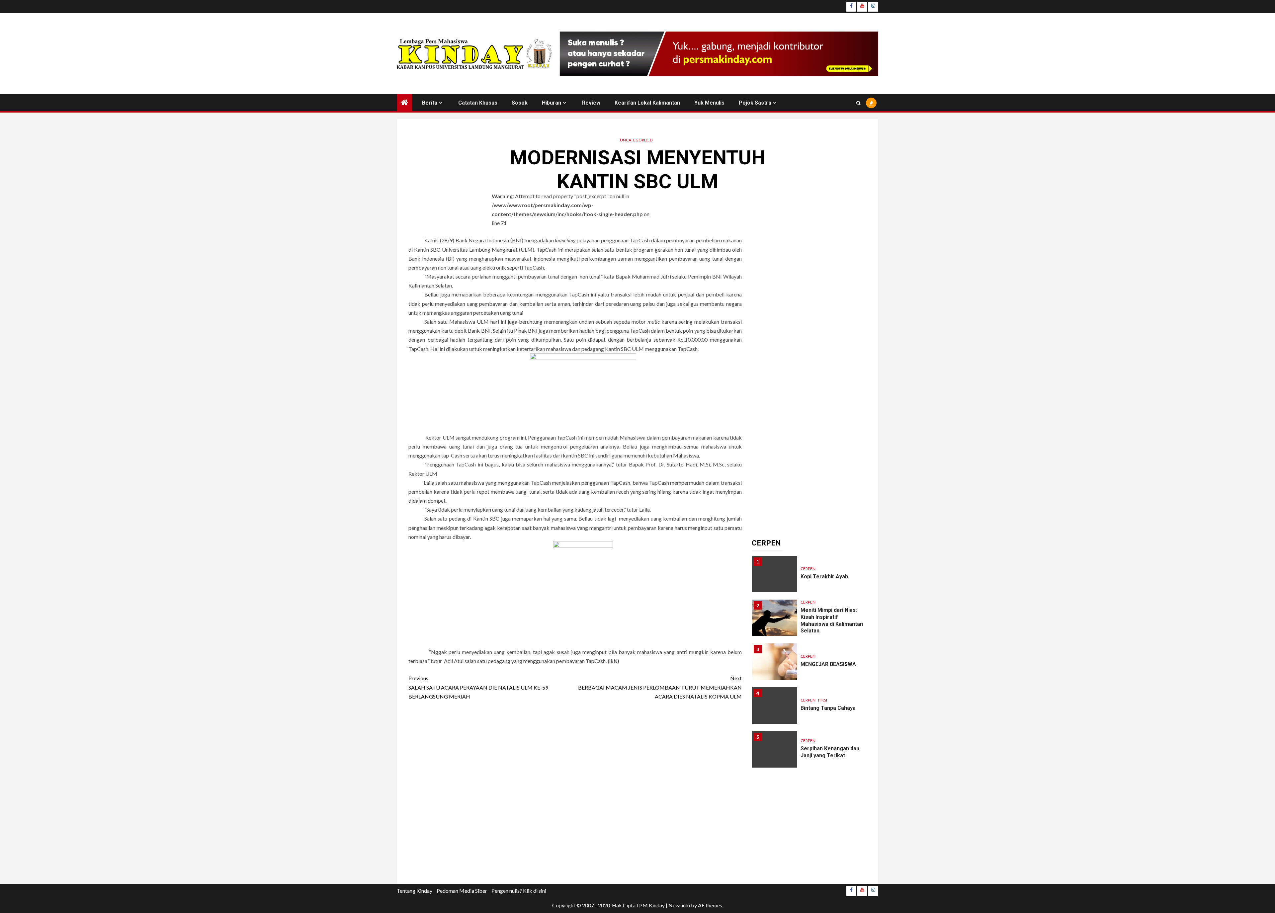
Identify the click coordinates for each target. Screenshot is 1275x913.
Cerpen (808, 568)
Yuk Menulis (709, 103)
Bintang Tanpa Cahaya (828, 708)
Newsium (679, 905)
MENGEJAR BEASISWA (828, 664)
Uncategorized (636, 139)
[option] (809, 577)
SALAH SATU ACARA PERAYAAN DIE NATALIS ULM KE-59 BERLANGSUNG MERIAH (478, 687)
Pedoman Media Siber (462, 890)
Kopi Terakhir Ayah (824, 576)
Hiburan (551, 103)
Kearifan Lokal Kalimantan (647, 103)
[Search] (858, 103)
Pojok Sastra (755, 103)
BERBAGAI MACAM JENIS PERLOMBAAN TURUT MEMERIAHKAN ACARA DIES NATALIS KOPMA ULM (660, 687)
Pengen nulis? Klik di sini (518, 890)
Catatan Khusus (477, 103)
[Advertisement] (575, 794)
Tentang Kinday (414, 890)
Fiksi (822, 700)
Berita (429, 103)
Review (591, 103)
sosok (520, 103)
